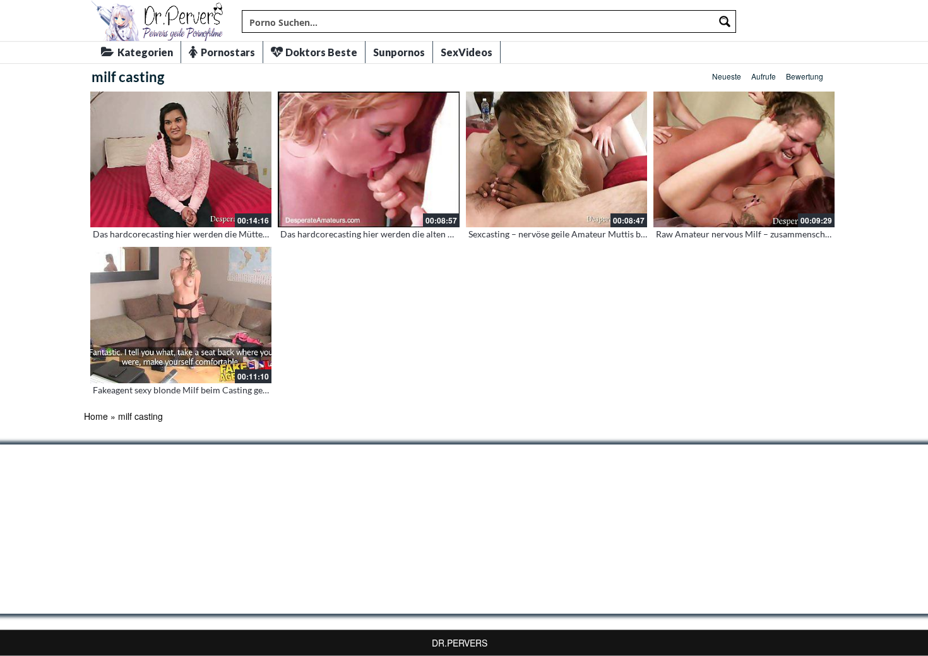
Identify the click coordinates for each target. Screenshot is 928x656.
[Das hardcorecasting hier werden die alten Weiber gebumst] (368, 159)
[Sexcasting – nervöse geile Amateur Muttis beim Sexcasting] (556, 159)
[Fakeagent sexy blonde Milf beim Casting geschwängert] (180, 315)
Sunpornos (399, 52)
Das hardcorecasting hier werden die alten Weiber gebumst (396, 234)
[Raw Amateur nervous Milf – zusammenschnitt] (744, 159)
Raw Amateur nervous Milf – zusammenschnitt (747, 234)
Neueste (726, 76)
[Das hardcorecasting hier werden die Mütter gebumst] (180, 159)
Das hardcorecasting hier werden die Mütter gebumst (197, 234)
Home (96, 416)
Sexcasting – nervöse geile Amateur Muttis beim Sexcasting (583, 234)
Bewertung (804, 76)
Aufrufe (763, 76)
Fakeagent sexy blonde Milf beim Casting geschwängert (200, 390)
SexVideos (466, 52)
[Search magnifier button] (724, 21)
